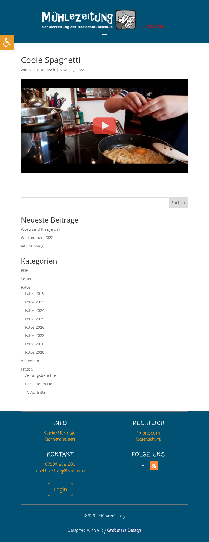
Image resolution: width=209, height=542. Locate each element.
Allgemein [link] (30, 360)
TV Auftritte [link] (35, 392)
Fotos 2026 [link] (34, 327)
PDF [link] (24, 270)
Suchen (178, 202)
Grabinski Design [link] (124, 531)
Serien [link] (27, 278)
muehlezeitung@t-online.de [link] (60, 471)
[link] (7, 42)
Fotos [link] (25, 287)
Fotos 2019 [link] (34, 293)
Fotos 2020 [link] (34, 352)
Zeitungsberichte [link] (40, 375)
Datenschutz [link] (148, 439)
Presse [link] (27, 369)
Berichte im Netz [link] (40, 383)
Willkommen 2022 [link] (37, 237)
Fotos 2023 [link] (34, 301)
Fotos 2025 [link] (34, 318)
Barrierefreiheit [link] (60, 439)
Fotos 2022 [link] (34, 335)
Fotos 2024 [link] (34, 310)
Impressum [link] (148, 433)
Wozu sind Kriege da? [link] (40, 229)
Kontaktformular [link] (60, 433)
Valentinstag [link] (32, 245)
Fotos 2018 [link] (34, 343)
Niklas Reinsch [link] (42, 69)
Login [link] (60, 489)
